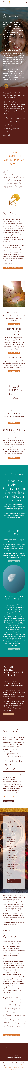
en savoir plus (8, 801)
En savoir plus (14, 324)
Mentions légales (14, 1055)
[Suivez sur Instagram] (7, 1047)
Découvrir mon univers (11, 1035)
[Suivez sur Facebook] (4, 1047)
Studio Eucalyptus (11, 1065)
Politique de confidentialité (14, 1057)
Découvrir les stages (13, 268)
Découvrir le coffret (12, 880)
